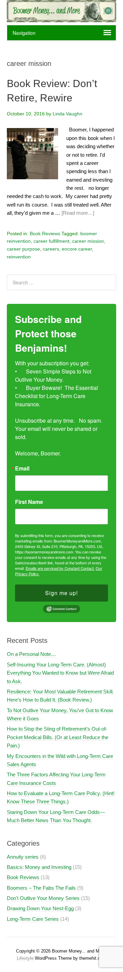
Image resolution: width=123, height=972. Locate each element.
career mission (88, 241)
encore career (77, 249)
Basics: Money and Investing (39, 867)
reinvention (19, 256)
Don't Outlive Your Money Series (43, 898)
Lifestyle (25, 958)
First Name (29, 502)
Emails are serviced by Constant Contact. (60, 568)
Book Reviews (45, 233)
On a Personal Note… (31, 654)
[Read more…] (78, 213)
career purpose (23, 249)
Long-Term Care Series (33, 919)
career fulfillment (51, 241)
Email (22, 468)
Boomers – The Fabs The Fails (41, 888)
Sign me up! (61, 593)
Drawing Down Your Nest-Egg (40, 908)
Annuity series (23, 857)
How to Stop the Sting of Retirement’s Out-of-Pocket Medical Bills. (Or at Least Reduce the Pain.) (57, 737)
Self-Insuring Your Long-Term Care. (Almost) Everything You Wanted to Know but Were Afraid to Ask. (60, 673)
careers (51, 249)
